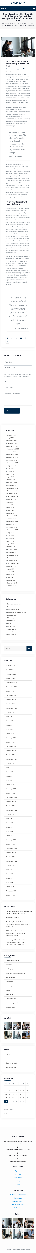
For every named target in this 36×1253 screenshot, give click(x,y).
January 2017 (11, 519)
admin (21, 69)
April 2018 (10, 477)
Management (11, 615)
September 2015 (13, 563)
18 (9, 1098)
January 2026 (12, 443)
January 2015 (11, 586)
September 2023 (13, 449)
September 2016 (13, 530)
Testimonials (18, 1177)
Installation (18, 1208)
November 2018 (12, 457)
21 (20, 1098)
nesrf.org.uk (11, 621)
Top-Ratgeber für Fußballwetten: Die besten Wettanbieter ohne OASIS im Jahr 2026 (18, 924)
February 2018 (12, 482)
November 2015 (12, 558)
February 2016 (12, 549)
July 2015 (10, 569)
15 (23, 1094)
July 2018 (10, 468)
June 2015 (10, 572)
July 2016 (10, 536)
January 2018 (11, 485)
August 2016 (11, 533)
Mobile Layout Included (18, 1195)
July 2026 (10, 438)
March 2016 (11, 547)
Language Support (18, 1201)
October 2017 (12, 494)
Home (19, 23)
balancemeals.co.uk (13, 604)
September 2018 (12, 463)
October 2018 (12, 460)
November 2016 (12, 524)
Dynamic (18, 1171)
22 (23, 1098)
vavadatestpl (11, 635)
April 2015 (10, 577)
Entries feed (10, 1059)
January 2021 (11, 452)
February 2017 (12, 516)
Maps (18, 1184)
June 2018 (10, 471)
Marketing (10, 618)
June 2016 (10, 538)
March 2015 (11, 580)
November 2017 (12, 491)
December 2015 (12, 555)
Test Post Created (12, 918)
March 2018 (11, 480)
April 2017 (10, 510)
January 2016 (11, 552)
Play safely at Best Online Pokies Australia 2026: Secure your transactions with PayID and (17, 942)
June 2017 (10, 505)
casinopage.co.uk (13, 609)
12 (13, 1094)
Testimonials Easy (18, 1204)
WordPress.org (11, 1067)
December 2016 (12, 522)
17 (6, 1098)
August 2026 (11, 435)
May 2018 (10, 474)
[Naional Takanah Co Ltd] (18, 3)
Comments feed (11, 1063)
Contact (18, 1174)
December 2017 (12, 488)
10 (6, 1094)
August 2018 (11, 466)
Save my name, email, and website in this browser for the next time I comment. (17, 375)
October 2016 (12, 527)
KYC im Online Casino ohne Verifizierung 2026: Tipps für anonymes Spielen (15, 933)
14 (20, 1094)
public (9, 623)
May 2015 (10, 575)
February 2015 (12, 583)
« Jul (5, 1114)
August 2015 (11, 566)
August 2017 (11, 499)
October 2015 (12, 561)
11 (9, 1094)
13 (16, 1094)
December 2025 (12, 446)
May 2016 (10, 541)
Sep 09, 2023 (26, 23)
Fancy (18, 1181)
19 (13, 1098)
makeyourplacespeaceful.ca (16, 612)
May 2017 (10, 508)
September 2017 (13, 496)
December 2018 (12, 454)
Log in (8, 1054)
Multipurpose (18, 1198)
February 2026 (12, 441)
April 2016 (10, 544)
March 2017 (11, 513)
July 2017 (10, 502)
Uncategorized (12, 629)
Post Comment (12, 411)
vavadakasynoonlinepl (14, 632)
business (10, 607)
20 (16, 1098)
